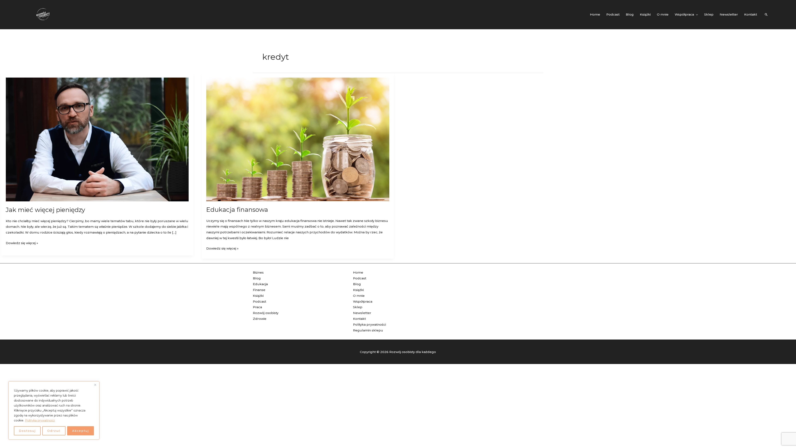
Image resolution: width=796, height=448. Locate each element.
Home (358, 272)
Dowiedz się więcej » (22, 242)
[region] (54, 410)
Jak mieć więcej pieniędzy (45, 210)
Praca (257, 307)
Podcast (259, 301)
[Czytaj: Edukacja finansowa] (297, 139)
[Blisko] (95, 384)
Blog (257, 278)
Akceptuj (80, 431)
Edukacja (260, 284)
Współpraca (362, 301)
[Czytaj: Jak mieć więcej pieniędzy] (97, 139)
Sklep (357, 307)
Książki (258, 296)
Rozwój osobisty (265, 313)
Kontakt (359, 319)
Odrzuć (54, 431)
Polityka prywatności (40, 420)
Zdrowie (259, 319)
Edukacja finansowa (237, 209)
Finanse (259, 290)
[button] (696, 14)
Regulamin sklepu (368, 330)
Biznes (258, 272)
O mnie (359, 296)
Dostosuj (27, 431)
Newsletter (362, 313)
